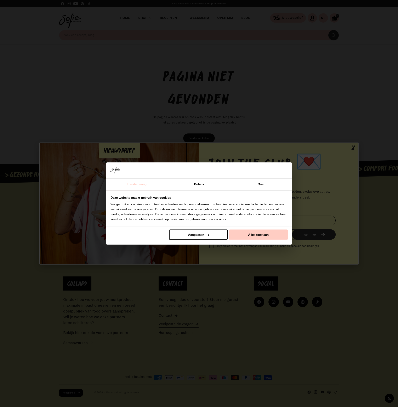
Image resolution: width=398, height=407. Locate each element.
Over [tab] (261, 184)
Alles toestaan (258, 234)
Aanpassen (196, 234)
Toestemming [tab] (137, 184)
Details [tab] (199, 184)
